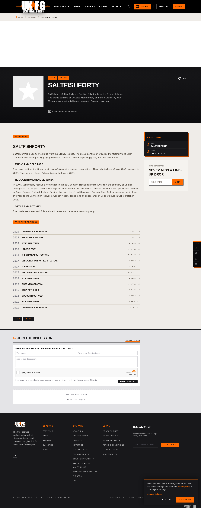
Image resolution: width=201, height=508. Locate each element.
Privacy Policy (111, 431)
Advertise (78, 445)
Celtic (63, 78)
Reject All (167, 500)
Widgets (77, 476)
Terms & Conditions (113, 445)
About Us (78, 431)
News (77, 6)
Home (21, 17)
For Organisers (81, 454)
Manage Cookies (111, 440)
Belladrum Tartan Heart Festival (39, 261)
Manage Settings (154, 494)
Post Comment (127, 381)
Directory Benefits (83, 459)
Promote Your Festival (85, 472)
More (117, 6)
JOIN (177, 182)
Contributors (80, 436)
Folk (52, 78)
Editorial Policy (112, 450)
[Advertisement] (100, 46)
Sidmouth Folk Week (32, 296)
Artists (32, 17)
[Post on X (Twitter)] (196, 248)
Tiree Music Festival (32, 284)
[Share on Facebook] (196, 253)
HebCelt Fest (29, 249)
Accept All (185, 500)
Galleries (48, 445)
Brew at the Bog (30, 290)
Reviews (90, 6)
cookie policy (184, 486)
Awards (47, 450)
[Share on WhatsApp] (196, 258)
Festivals (62, 6)
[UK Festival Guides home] (26, 425)
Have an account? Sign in (87, 380)
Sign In (178, 7)
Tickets (142, 7)
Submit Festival (81, 450)
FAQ (75, 481)
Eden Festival (29, 267)
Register (163, 7)
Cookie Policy (110, 436)
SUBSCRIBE (170, 445)
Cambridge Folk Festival (35, 231)
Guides (103, 6)
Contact (77, 440)
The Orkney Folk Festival (35, 255)
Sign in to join (133, 340)
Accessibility (110, 454)
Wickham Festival (31, 243)
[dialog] (171, 492)
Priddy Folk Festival (32, 237)
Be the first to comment (62, 111)
